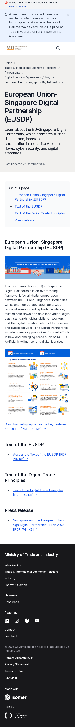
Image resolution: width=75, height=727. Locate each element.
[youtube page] (37, 620)
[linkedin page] (7, 620)
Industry (10, 578)
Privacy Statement (17, 664)
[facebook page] (27, 620)
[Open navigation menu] (68, 48)
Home (8, 63)
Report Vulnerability (17, 658)
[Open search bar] (58, 48)
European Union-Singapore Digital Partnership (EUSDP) (40, 197)
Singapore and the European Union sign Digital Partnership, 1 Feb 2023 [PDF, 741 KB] (39, 524)
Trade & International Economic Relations (30, 67)
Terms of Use (14, 671)
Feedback (11, 636)
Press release (24, 220)
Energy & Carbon (16, 585)
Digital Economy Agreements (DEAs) (27, 77)
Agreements (12, 72)
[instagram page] (17, 620)
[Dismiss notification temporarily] (68, 14)
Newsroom (12, 595)
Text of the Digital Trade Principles (40, 213)
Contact (10, 629)
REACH (9, 677)
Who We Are (13, 565)
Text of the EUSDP (28, 206)
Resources (12, 602)
